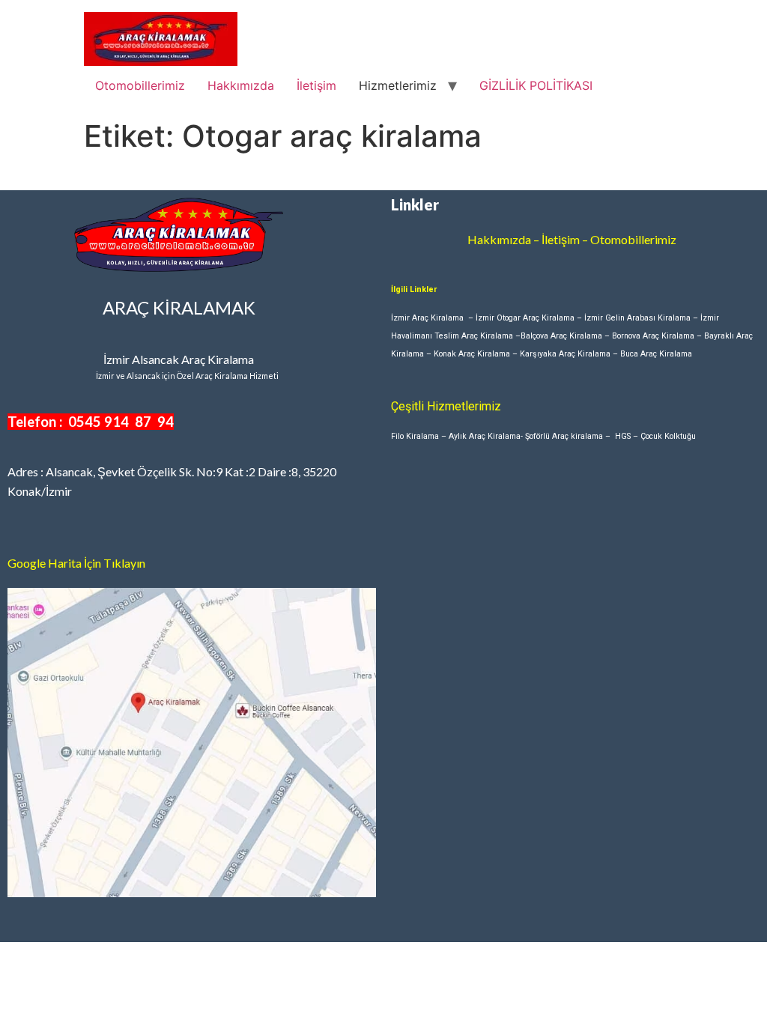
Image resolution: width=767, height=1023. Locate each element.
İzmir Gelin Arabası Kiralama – (642, 318)
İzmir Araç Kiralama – (433, 318)
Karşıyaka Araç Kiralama (565, 354)
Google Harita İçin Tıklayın (76, 563)
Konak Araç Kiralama (472, 354)
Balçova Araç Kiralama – (566, 336)
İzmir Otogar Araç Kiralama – (530, 318)
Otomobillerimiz (140, 85)
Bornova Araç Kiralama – (658, 336)
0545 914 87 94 (121, 421)
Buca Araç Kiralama (656, 354)
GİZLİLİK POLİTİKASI (535, 85)
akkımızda (504, 239)
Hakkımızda (240, 85)
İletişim (316, 85)
